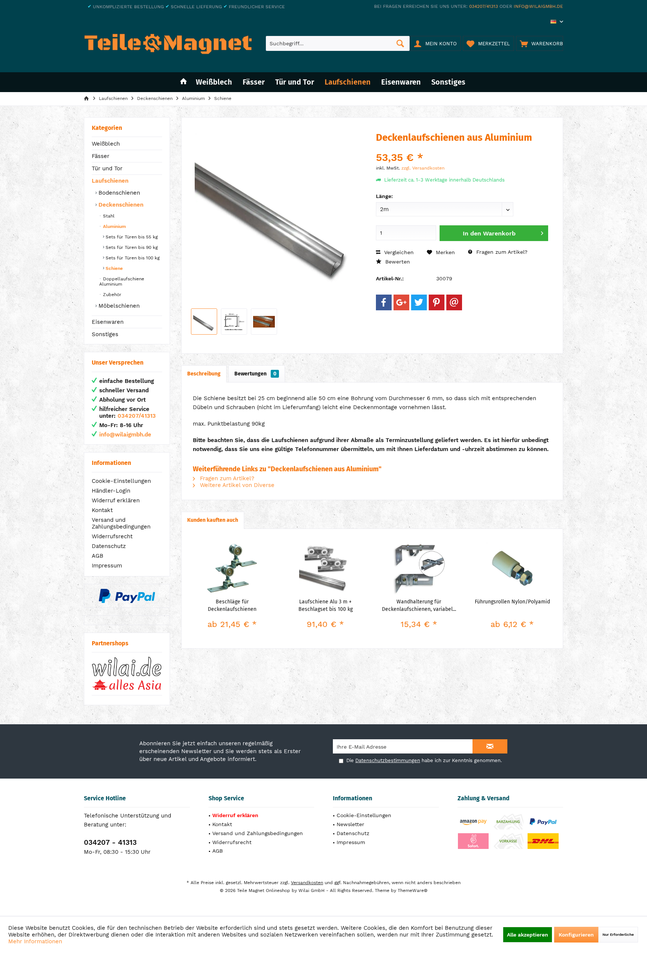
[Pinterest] (436, 302)
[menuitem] (539, 43)
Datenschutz (109, 546)
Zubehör (111, 294)
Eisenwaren (108, 322)
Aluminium (113, 226)
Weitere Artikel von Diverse (236, 485)
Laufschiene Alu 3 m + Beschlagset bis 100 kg (325, 605)
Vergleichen (398, 252)
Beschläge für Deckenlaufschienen (232, 605)
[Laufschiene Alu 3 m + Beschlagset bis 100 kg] (326, 568)
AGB (97, 555)
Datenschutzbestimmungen (387, 760)
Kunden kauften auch (212, 520)
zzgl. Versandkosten (422, 168)
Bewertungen (255, 374)
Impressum (107, 565)
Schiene (113, 268)
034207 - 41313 (110, 842)
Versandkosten (307, 882)
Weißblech (106, 143)
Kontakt (102, 510)
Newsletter (350, 824)
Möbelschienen (118, 305)
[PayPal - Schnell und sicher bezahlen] (127, 596)
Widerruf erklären (116, 500)
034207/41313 (483, 6)
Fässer (100, 156)
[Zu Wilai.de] (127, 673)
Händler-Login (111, 490)
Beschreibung (204, 374)
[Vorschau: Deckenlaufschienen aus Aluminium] (204, 321)
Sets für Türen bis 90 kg (131, 247)
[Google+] (401, 302)
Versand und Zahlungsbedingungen (121, 523)
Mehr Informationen (35, 941)
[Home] (183, 82)
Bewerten (396, 262)
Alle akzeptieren (527, 935)
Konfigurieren (576, 935)
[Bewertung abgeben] (462, 147)
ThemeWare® (413, 890)
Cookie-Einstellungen (121, 481)
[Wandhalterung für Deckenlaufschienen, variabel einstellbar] (419, 568)
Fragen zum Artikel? (501, 252)
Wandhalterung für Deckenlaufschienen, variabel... (419, 605)
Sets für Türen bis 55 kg (131, 237)
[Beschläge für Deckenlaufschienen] (232, 568)
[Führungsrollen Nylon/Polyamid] (512, 568)
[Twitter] (419, 302)
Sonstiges (105, 334)
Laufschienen (110, 180)
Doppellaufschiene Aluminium (121, 281)
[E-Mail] (454, 302)
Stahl (108, 216)
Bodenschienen (118, 192)
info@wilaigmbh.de (538, 6)
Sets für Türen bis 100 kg (132, 258)
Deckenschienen (120, 204)
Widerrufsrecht (112, 536)
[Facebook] (384, 302)
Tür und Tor (107, 168)
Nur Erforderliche (618, 934)
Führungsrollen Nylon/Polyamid (512, 602)
